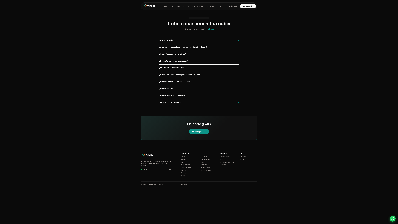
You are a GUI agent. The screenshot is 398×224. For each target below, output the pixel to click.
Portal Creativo (185, 165)
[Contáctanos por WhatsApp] (393, 219)
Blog (220, 6)
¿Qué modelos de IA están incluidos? (199, 81)
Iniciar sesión (233, 6)
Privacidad (243, 156)
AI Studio (180, 6)
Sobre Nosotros (210, 6)
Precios (200, 6)
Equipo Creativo (167, 6)
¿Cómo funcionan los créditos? (199, 54)
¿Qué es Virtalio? (199, 40)
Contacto (223, 165)
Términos (243, 159)
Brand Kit (183, 170)
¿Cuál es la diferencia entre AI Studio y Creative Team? (199, 47)
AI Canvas (184, 159)
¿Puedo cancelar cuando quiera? (199, 68)
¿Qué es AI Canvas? (199, 88)
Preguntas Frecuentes (227, 162)
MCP (182, 162)
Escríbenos (210, 29)
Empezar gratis (247, 6)
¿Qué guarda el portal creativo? (199, 95)
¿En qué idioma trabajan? (199, 102)
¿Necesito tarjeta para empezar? (199, 61)
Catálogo (191, 6)
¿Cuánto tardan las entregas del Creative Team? (199, 75)
